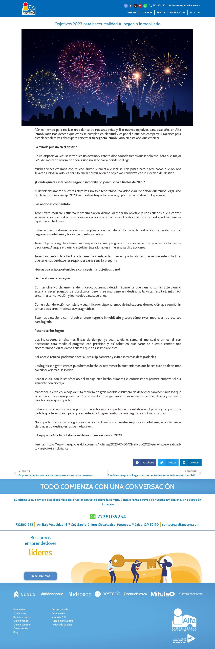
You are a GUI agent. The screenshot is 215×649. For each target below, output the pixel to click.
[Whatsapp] (145, 6)
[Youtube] (140, 6)
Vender (132, 12)
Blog (193, 12)
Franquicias (177, 12)
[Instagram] (136, 6)
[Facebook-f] (131, 6)
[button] (145, 462)
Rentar (161, 12)
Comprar (146, 12)
